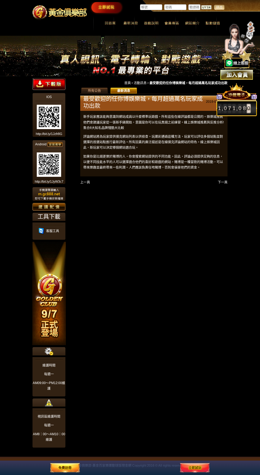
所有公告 (94, 90)
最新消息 (130, 23)
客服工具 (51, 231)
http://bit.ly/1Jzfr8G (49, 134)
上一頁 (85, 182)
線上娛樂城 (208, 142)
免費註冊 (65, 468)
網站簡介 (192, 23)
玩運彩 (156, 136)
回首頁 (110, 23)
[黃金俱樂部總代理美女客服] (238, 45)
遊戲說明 (151, 23)
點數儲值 (213, 23)
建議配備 (48, 207)
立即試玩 (106, 7)
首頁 (127, 83)
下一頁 (223, 182)
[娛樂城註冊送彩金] (236, 75)
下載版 (48, 84)
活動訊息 (140, 83)
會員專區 (171, 23)
